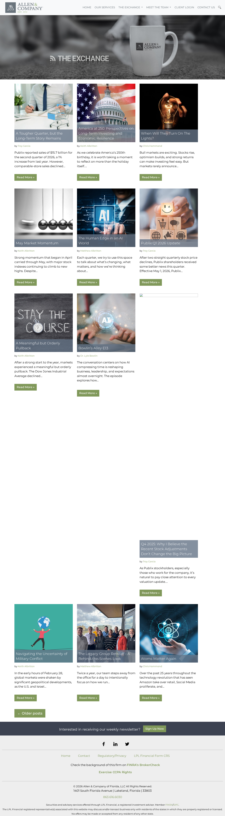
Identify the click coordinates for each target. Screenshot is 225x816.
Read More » (25, 177)
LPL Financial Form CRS (152, 756)
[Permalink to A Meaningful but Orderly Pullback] (43, 322)
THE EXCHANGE (129, 7)
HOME (87, 7)
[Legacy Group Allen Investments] (24, 7)
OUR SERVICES (105, 7)
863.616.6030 (112, 797)
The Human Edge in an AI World (100, 240)
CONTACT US (206, 7)
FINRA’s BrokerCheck (143, 765)
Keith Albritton (88, 145)
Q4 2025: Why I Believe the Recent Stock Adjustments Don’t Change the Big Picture (166, 549)
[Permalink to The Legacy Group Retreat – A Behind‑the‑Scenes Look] (106, 633)
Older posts (29, 713)
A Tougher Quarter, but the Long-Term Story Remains (39, 135)
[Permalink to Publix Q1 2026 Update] (169, 217)
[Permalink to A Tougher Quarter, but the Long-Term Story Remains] (43, 112)
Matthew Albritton (90, 250)
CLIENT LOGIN (184, 7)
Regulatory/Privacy (112, 756)
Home (65, 756)
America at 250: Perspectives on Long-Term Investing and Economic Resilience (106, 133)
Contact (84, 756)
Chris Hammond (152, 145)
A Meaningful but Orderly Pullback (38, 345)
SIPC (176, 804)
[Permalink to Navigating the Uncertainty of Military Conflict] (43, 633)
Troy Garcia (24, 145)
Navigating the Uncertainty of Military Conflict (41, 656)
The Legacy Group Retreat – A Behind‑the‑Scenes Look (104, 656)
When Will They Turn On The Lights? (165, 135)
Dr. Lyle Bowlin (89, 355)
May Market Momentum (37, 243)
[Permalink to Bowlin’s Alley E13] (106, 322)
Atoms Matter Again (158, 659)
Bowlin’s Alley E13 (93, 348)
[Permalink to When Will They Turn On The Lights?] (169, 112)
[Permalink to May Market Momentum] (43, 217)
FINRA (169, 804)
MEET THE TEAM (157, 7)
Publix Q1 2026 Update (160, 243)
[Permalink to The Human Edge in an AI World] (106, 217)
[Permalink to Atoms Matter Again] (169, 633)
